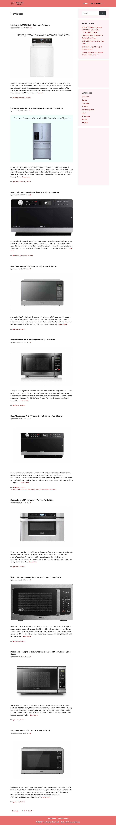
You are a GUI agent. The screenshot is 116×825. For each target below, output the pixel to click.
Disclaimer (52, 818)
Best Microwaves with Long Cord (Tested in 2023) (33, 266)
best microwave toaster (19, 489)
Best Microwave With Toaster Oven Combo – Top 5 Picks (36, 416)
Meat (83, 113)
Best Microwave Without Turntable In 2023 (30, 730)
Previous (14, 811)
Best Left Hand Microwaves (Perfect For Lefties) (32, 500)
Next (31, 811)
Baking (84, 100)
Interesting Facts (88, 110)
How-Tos (28, 97)
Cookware (85, 103)
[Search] (102, 13)
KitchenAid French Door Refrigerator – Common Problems (36, 108)
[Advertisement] (94, 73)
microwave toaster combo (48, 489)
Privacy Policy (63, 818)
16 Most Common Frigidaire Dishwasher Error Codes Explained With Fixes (92, 29)
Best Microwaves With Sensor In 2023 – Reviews (32, 340)
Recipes (84, 119)
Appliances (21, 97)
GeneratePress (74, 822)
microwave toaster (33, 489)
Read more (39, 93)
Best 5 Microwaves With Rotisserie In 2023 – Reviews (34, 192)
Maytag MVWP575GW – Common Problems (30, 25)
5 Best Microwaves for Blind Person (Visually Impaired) (35, 577)
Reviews (15, 97)
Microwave (15, 255)
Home (85, 3)
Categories (96, 3)
